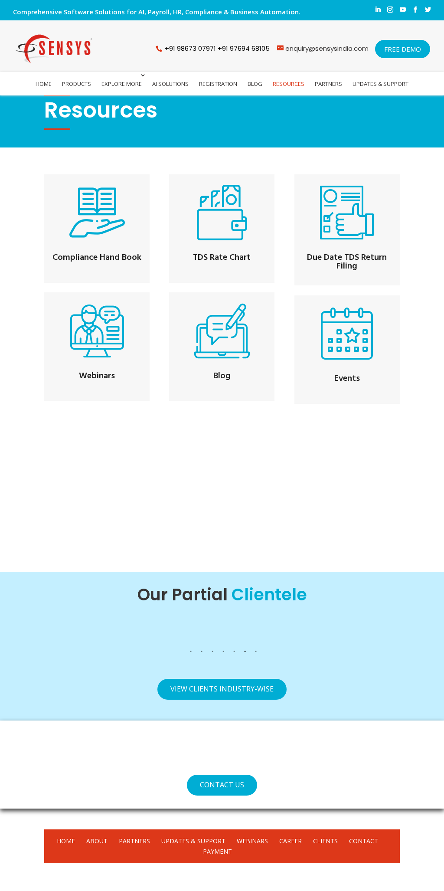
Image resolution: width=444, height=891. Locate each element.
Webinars (97, 376)
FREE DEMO (402, 49)
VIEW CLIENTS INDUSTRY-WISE (222, 689)
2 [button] (201, 653)
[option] (69, 632)
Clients (325, 841)
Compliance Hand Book (96, 258)
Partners (328, 84)
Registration (218, 84)
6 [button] (245, 653)
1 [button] (190, 653)
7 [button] (255, 653)
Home (44, 84)
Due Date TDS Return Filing (347, 262)
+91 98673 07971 (190, 48)
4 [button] (223, 653)
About (97, 841)
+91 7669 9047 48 (115, 539)
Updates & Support (380, 84)
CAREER (290, 841)
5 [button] (234, 653)
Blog (255, 84)
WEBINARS (252, 841)
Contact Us (222, 784)
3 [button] (212, 653)
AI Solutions (170, 84)
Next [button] (410, 632)
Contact (363, 841)
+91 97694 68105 (244, 48)
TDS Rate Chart (222, 258)
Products (76, 84)
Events (347, 379)
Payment (217, 851)
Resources (288, 84)
